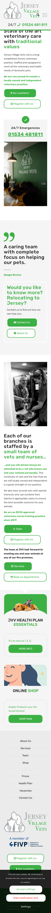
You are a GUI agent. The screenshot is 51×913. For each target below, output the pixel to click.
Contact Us (25, 797)
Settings (26, 906)
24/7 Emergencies (25, 128)
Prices (25, 776)
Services (26, 748)
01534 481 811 (33, 25)
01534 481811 (25, 134)
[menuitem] (36, 15)
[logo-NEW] (21, 10)
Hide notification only (26, 898)
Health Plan (25, 783)
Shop (26, 762)
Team (25, 755)
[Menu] (43, 15)
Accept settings (26, 889)
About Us (25, 741)
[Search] (36, 15)
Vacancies (26, 790)
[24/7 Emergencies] (25, 119)
